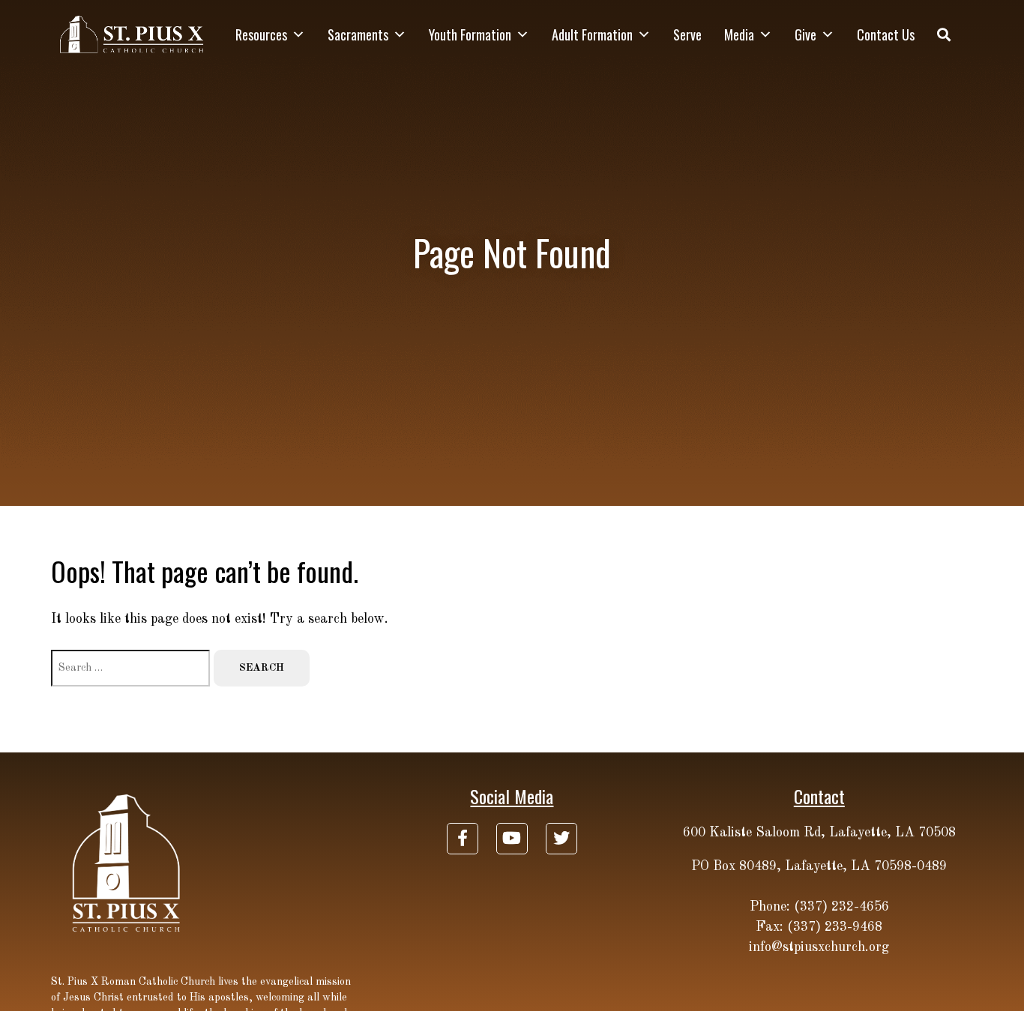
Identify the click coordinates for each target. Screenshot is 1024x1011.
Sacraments (358, 34)
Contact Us (886, 34)
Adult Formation (592, 34)
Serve (687, 34)
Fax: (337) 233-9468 (819, 927)
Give (805, 34)
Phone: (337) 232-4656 (819, 907)
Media (739, 34)
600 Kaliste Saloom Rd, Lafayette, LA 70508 (819, 832)
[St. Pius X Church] (132, 34)
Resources (261, 34)
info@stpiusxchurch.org (819, 947)
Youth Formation (470, 34)
